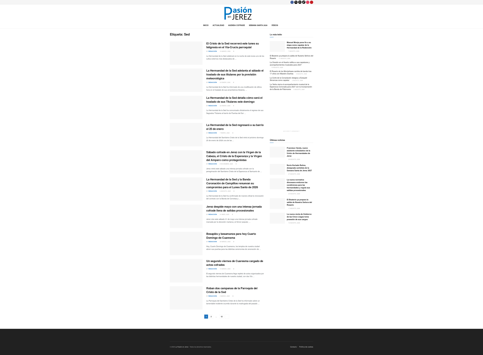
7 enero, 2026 (224, 133)
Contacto (293, 347)
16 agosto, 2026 (294, 223)
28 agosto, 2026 (294, 159)
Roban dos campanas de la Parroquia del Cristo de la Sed (231, 290)
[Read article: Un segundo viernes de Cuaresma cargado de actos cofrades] (186, 270)
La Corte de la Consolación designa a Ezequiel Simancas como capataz (288, 79)
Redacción (212, 51)
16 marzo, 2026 (224, 51)
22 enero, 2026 (224, 106)
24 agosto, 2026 (294, 194)
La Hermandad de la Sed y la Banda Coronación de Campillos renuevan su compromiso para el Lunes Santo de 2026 (232, 183)
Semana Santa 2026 (258, 25)
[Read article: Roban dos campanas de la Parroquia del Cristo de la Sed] (186, 298)
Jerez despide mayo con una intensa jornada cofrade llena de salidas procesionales (234, 208)
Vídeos (274, 25)
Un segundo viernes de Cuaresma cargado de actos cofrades (234, 263)
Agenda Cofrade (236, 25)
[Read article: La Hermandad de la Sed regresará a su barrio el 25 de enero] (186, 134)
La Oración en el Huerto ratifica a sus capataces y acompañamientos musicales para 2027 (290, 63)
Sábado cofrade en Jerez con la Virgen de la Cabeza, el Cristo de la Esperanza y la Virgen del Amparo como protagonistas (234, 156)
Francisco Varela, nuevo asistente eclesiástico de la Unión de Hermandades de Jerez (298, 152)
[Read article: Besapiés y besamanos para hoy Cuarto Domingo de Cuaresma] (186, 243)
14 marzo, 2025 (224, 269)
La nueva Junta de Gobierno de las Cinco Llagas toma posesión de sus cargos (299, 217)
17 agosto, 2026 (284, 58)
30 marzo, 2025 (224, 241)
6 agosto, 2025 (225, 191)
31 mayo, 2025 (224, 214)
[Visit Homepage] (241, 13)
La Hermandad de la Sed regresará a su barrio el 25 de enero (235, 127)
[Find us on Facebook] (292, 2)
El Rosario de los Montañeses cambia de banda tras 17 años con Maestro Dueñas (290, 72)
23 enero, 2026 (224, 82)
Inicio (206, 25)
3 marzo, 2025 (224, 296)
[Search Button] (312, 25)
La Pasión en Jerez (181, 347)
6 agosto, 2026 (299, 89)
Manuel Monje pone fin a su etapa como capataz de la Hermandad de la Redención (299, 45)
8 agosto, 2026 (301, 74)
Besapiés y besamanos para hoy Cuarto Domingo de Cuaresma (231, 236)
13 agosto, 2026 (277, 67)
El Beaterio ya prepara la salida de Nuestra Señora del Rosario (291, 56)
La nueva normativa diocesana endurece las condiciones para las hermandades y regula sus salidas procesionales (298, 185)
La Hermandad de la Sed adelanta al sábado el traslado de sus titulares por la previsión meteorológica (235, 74)
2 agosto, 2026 (297, 80)
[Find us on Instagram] (307, 2)
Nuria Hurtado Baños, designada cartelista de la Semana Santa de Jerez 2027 (299, 168)
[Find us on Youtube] (311, 2)
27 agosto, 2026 (294, 174)
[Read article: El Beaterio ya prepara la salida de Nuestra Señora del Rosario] (277, 203)
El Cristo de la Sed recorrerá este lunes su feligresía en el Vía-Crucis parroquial (232, 45)
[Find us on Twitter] (296, 2)
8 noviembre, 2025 (226, 164)
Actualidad (218, 25)
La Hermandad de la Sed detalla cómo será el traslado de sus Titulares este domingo (234, 100)
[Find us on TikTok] (303, 2)
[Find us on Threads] (299, 2)
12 (222, 316)
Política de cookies (306, 347)
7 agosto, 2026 (293, 51)
